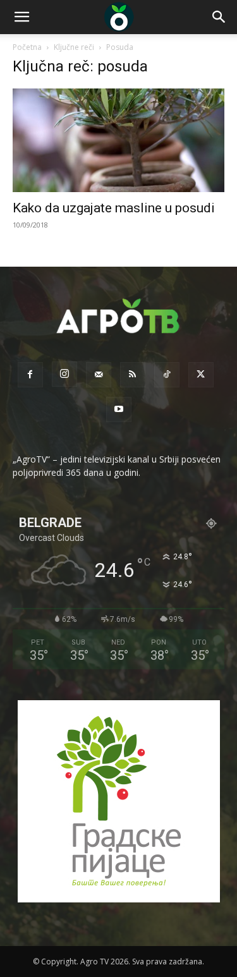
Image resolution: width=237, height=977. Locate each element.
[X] (201, 374)
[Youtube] (118, 409)
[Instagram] (64, 374)
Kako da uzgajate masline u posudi (114, 207)
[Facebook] (30, 374)
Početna (27, 47)
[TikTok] (166, 374)
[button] (21, 17)
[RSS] (132, 374)
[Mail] (98, 374)
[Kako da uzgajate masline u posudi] (118, 140)
